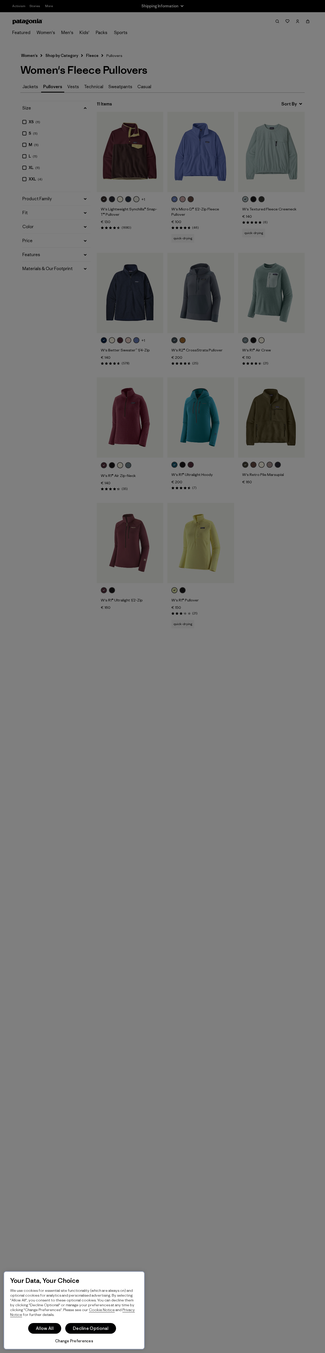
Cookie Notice (102, 1309)
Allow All (45, 1328)
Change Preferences (74, 1341)
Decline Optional (90, 1328)
